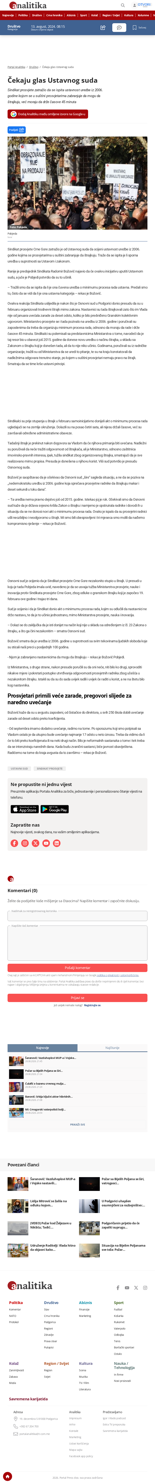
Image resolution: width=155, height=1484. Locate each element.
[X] (35, 843)
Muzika (83, 1376)
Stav (46, 1309)
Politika (23, 15)
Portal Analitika (16, 67)
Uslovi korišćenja (79, 1443)
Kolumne (143, 15)
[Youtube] (46, 843)
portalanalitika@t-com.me (34, 1434)
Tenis (117, 1341)
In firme (118, 1374)
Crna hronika (54, 15)
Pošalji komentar (77, 967)
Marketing (85, 1316)
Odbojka (119, 1335)
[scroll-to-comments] (119, 27)
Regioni (48, 1328)
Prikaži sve (77, 1124)
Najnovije (8, 15)
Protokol (14, 1322)
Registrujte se (92, 1005)
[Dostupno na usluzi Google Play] (54, 809)
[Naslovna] (7, 1476)
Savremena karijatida (28, 1399)
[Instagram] (25, 843)
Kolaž (94, 15)
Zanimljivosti (16, 1370)
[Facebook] (14, 843)
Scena (82, 1370)
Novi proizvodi (122, 1381)
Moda (12, 1383)
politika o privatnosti (108, 975)
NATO (12, 1316)
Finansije (84, 1309)
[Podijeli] (103, 27)
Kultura (128, 15)
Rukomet (119, 1322)
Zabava (13, 1376)
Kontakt (73, 1431)
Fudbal (118, 1309)
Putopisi (48, 1347)
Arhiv (72, 1424)
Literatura (85, 1389)
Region (48, 1370)
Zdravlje (48, 1335)
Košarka (118, 1316)
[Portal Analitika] (30, 1285)
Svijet (47, 1376)
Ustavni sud (19, 768)
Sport (83, 15)
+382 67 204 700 (29, 1426)
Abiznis (71, 15)
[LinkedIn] (56, 843)
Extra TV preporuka (114, 1424)
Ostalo (118, 1354)
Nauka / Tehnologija (124, 1365)
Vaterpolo (119, 1328)
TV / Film (84, 1383)
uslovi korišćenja (129, 975)
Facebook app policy (81, 1456)
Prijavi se (77, 997)
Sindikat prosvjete (50, 768)
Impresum (75, 1418)
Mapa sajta (75, 1450)
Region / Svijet (111, 15)
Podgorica (50, 1322)
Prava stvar (50, 1341)
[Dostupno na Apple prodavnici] (25, 809)
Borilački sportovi (124, 1347)
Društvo (37, 15)
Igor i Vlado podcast (114, 1418)
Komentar (15, 1309)
